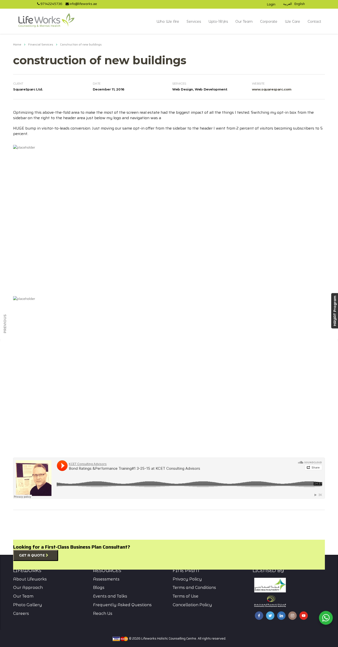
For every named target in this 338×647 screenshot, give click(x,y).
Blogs (98, 587)
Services (194, 21)
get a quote (32, 555)
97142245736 (51, 3)
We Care (292, 21)
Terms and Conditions (194, 587)
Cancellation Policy (192, 604)
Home (17, 44)
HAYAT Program (334, 311)
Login (271, 4)
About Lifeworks (30, 579)
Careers (21, 613)
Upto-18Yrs (218, 21)
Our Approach (28, 587)
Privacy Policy (187, 579)
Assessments (106, 579)
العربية (287, 3)
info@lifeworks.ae (83, 3)
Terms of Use (185, 596)
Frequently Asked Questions (122, 604)
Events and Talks (110, 596)
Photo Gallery (27, 604)
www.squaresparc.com (271, 89)
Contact (314, 21)
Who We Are (167, 21)
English (299, 3)
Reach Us (102, 613)
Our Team (244, 21)
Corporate (268, 21)
